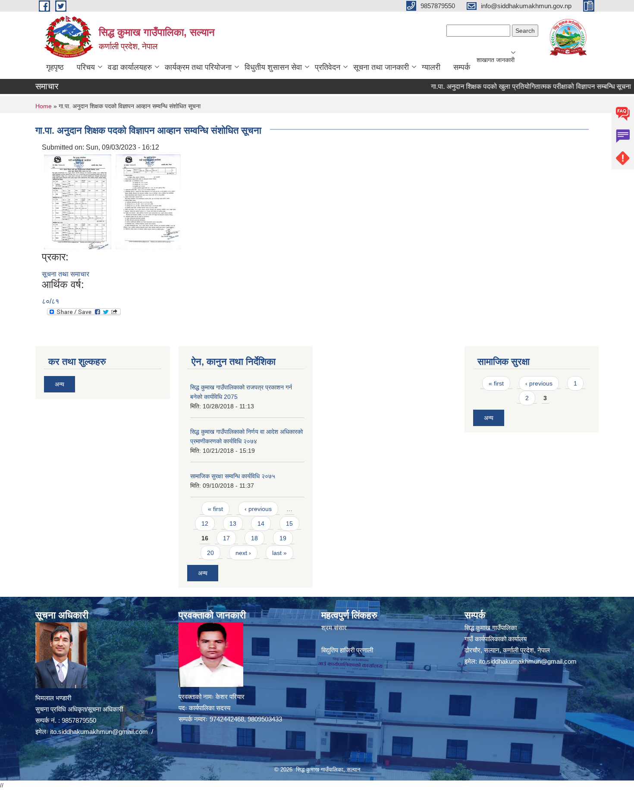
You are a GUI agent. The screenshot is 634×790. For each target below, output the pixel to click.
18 (254, 538)
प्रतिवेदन (327, 67)
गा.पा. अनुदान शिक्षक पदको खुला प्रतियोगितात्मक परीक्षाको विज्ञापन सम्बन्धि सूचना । (518, 86)
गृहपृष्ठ (55, 67)
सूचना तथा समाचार (65, 274)
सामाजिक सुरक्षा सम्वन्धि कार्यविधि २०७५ (232, 476)
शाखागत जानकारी (496, 59)
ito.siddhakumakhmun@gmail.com (99, 731)
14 (260, 523)
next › (243, 552)
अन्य (59, 384)
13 (232, 523)
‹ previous (258, 508)
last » (279, 552)
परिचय (86, 67)
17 (226, 538)
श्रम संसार (334, 627)
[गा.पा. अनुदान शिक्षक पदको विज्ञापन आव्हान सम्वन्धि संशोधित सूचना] (77, 201)
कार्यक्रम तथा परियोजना (198, 67)
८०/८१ (50, 301)
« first (215, 508)
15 (289, 523)
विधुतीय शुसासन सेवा (273, 67)
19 (282, 538)
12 (204, 523)
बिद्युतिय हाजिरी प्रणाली (347, 650)
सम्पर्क (461, 67)
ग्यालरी (431, 67)
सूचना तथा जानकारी (381, 67)
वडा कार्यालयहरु (130, 67)
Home (43, 106)
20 (210, 552)
